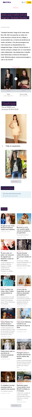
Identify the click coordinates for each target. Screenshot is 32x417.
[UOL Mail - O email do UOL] (23, 2)
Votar (8, 90)
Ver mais (15, 181)
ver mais (15, 405)
